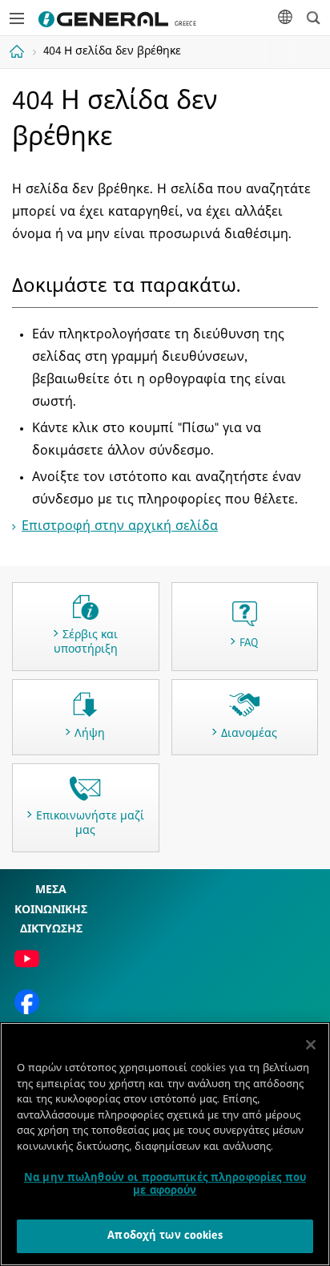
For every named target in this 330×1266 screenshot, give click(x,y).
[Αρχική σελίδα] (19, 51)
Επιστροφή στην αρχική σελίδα (120, 526)
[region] (165, 1144)
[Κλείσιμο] (310, 1044)
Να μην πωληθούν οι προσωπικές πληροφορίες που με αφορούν (165, 1184)
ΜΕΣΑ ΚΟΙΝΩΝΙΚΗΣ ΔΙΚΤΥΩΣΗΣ (50, 910)
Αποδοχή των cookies (164, 1236)
